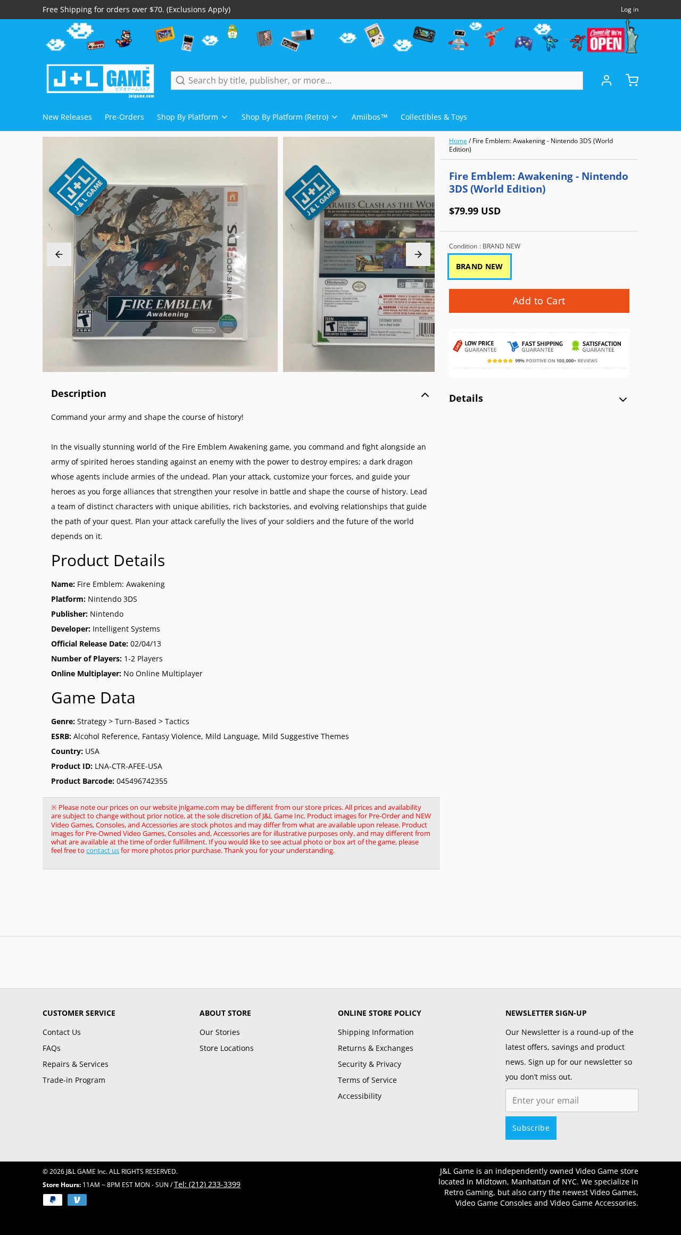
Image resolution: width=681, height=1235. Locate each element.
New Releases (67, 117)
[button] (539, 301)
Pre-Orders (124, 117)
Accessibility (359, 1096)
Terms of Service (367, 1080)
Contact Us (62, 1032)
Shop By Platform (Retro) (285, 117)
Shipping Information (376, 1032)
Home (458, 140)
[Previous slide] (59, 254)
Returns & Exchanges (375, 1048)
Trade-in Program (74, 1080)
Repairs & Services (76, 1064)
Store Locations (227, 1048)
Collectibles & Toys (434, 117)
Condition (484, 246)
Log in (629, 9)
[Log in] (602, 80)
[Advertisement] (236, 908)
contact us (102, 850)
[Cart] (627, 80)
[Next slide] (418, 254)
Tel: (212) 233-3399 (207, 1184)
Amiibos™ (370, 117)
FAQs (52, 1048)
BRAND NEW (479, 266)
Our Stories (220, 1032)
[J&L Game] (100, 80)
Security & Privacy (369, 1064)
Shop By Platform (187, 117)
